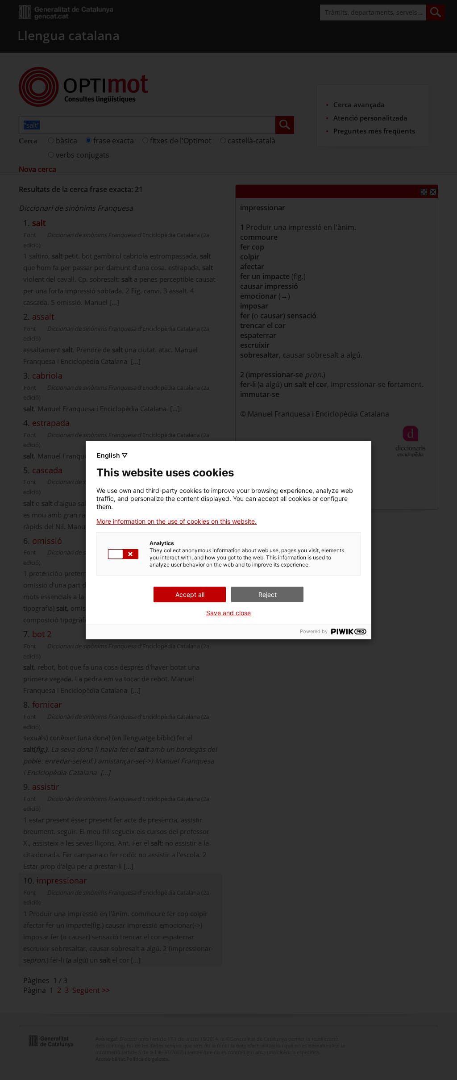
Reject (267, 594)
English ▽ (112, 455)
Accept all (189, 594)
